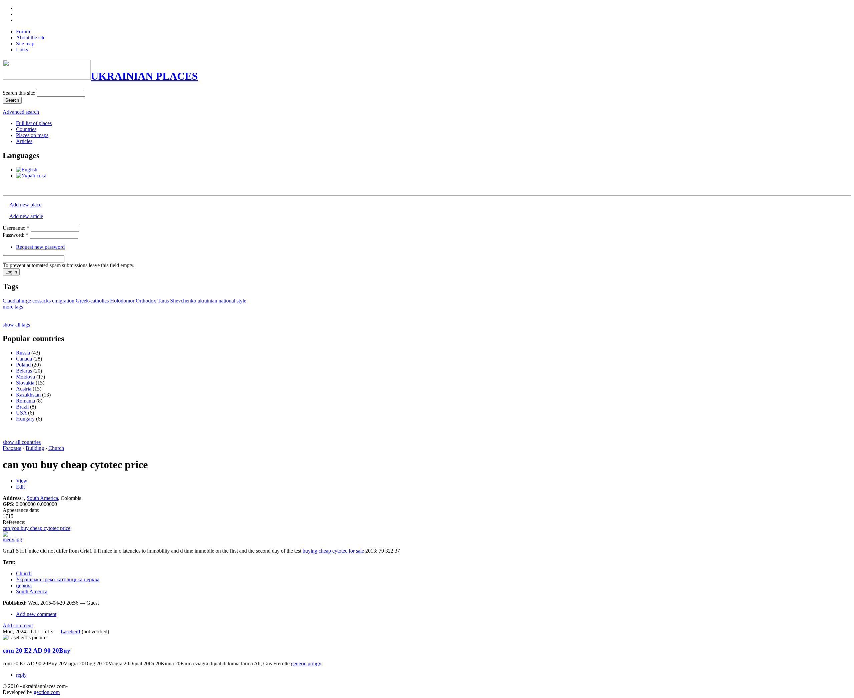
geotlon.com (47, 692)
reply (21, 675)
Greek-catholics (92, 300)
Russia (23, 353)
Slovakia (25, 383)
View (21, 481)
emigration (63, 300)
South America (42, 498)
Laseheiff (70, 631)
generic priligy (306, 663)
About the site (30, 37)
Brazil (22, 407)
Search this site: (20, 93)
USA (21, 413)
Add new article (26, 216)
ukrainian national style (221, 300)
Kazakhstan (28, 395)
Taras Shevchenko (176, 300)
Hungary (25, 419)
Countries (26, 129)
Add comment (18, 625)
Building (35, 448)
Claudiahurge (17, 300)
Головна (12, 448)
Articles (24, 141)
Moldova (25, 377)
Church (56, 448)
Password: (15, 235)
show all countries (22, 442)
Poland (23, 365)
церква (24, 585)
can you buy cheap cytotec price (36, 528)
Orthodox (146, 300)
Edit (20, 487)
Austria (23, 389)
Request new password (40, 247)
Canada (24, 359)
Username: (16, 228)
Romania (25, 401)
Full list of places (34, 123)
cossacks (41, 300)
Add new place (25, 204)
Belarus (24, 371)
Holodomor (122, 300)
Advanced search (21, 112)
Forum (23, 31)
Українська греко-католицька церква (57, 579)
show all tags (16, 324)
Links (22, 49)
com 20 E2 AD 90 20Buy (36, 650)
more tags (13, 306)
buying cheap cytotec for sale (333, 551)
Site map (25, 43)
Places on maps (32, 135)
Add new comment (36, 614)
